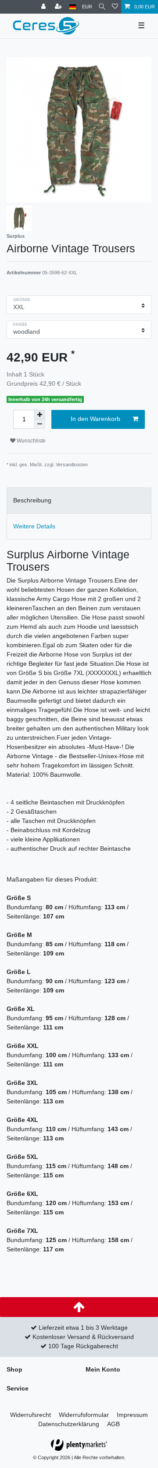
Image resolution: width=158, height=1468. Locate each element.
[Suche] (102, 7)
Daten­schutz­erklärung (68, 1423)
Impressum (132, 1414)
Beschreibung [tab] (32, 500)
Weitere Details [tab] (34, 526)
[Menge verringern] (39, 424)
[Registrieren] (59, 7)
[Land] (72, 7)
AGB (113, 1423)
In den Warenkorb (95, 418)
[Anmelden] (44, 7)
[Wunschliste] (115, 7)
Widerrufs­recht (30, 1414)
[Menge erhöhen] (39, 415)
